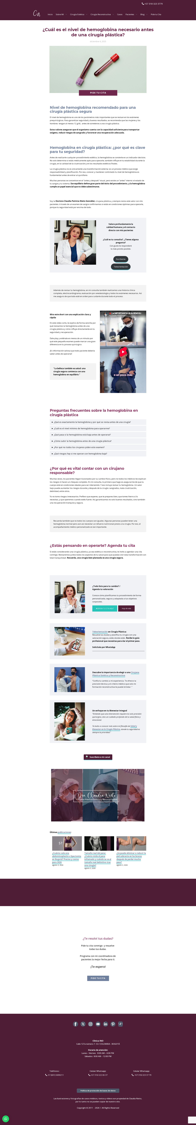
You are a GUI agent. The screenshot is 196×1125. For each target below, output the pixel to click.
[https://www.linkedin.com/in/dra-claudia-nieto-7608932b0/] (105, 1024)
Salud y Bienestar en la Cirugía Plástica (114, 727)
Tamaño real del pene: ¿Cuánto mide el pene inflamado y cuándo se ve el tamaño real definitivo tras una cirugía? (97, 859)
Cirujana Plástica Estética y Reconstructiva (115, 674)
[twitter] (83, 1024)
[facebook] (75, 1024)
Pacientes (130, 14)
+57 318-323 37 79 (142, 1075)
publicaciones (64, 832)
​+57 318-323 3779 (153, 3)
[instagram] (90, 1024)
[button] (5, 1118)
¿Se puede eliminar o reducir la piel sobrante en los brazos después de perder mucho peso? (131, 858)
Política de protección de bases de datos (98, 1090)
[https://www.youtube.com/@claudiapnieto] (98, 1024)
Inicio (50, 14)
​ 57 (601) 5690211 (55, 1075)
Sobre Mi (60, 14)
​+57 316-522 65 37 (99, 1075)
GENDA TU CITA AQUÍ (105, 608)
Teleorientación (121, 266)
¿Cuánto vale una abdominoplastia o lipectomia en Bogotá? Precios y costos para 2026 (66, 858)
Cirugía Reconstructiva (101, 14)
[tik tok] (120, 1024)
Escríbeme (120, 259)
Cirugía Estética (77, 14)
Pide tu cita (98, 978)
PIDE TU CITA (98, 92)
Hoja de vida (126, 608)
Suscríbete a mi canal (100, 757)
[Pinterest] (113, 1024)
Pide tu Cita (156, 14)
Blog (142, 14)
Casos (119, 14)
